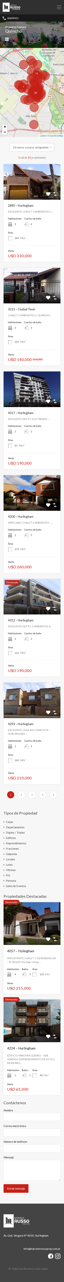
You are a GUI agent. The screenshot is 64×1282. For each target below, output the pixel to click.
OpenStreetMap (56, 135)
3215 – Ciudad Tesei (21, 309)
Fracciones (12, 848)
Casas (9, 821)
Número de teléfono (15, 1141)
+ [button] (5, 127)
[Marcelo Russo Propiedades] (11, 10)
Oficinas (11, 870)
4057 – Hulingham (20, 951)
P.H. (8, 875)
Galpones (11, 853)
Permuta (11, 880)
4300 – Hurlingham (20, 516)
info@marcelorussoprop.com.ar (41, 1248)
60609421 (13, 18)
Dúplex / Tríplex (15, 832)
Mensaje (9, 1157)
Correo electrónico (15, 1126)
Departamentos (15, 827)
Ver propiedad (32, 936)
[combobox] (32, 147)
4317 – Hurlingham (20, 413)
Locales (10, 859)
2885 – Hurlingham (20, 205)
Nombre (8, 1110)
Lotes (9, 864)
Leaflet (43, 135)
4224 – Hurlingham (21, 1048)
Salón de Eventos (16, 886)
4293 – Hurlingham (20, 724)
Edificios (11, 837)
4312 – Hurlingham (20, 620)
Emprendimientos (16, 843)
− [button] (5, 132)
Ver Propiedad (32, 192)
